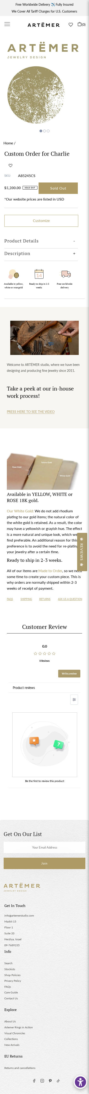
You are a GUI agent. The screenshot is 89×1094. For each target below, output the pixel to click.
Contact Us (11, 998)
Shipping (26, 598)
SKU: (7, 175)
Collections (11, 1039)
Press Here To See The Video (31, 412)
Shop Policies (12, 975)
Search (8, 963)
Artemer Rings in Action (18, 1027)
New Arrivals (11, 1045)
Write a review (69, 673)
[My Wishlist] (70, 24)
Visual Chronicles (14, 1033)
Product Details (21, 241)
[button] (10, 165)
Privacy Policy (12, 980)
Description (17, 253)
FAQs (10, 598)
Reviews (82, 552)
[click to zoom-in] (44, 81)
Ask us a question (70, 598)
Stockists (9, 969)
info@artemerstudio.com (19, 915)
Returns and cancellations (19, 1068)
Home (8, 143)
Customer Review (44, 626)
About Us (10, 1021)
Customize (41, 220)
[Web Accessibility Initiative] (80, 1082)
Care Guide (11, 992)
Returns (44, 598)
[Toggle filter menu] (74, 700)
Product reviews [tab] (24, 688)
